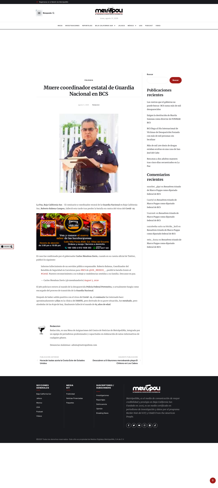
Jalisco (39, 398)
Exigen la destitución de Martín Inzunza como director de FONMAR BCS (164, 119)
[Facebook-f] (128, 425)
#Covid (44, 274)
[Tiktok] (155, 425)
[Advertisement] (109, 52)
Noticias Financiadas (74, 398)
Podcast (39, 412)
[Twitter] (134, 425)
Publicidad (70, 394)
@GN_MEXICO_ (97, 270)
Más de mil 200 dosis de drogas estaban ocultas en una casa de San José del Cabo (163, 149)
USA (38, 407)
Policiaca (89, 80)
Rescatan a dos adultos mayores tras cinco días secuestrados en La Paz (163, 162)
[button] (52, 2)
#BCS (83, 270)
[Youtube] (139, 425)
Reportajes (100, 400)
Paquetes (70, 403)
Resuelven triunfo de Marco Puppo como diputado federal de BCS (164, 190)
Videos (39, 416)
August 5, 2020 (91, 280)
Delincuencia (101, 404)
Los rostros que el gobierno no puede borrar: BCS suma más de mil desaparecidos (164, 106)
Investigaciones (102, 395)
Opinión (99, 409)
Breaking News (102, 413)
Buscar (150, 74)
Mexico (39, 403)
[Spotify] (149, 425)
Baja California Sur (43, 394)
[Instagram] (144, 425)
